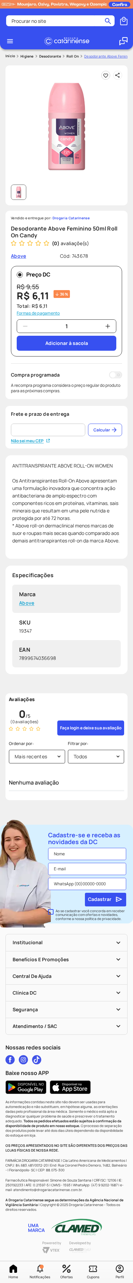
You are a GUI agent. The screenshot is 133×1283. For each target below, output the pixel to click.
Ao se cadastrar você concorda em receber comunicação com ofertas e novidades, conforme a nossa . (90, 915)
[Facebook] (10, 1059)
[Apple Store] (70, 1087)
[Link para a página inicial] (10, 56)
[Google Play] (25, 1087)
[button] (40, 1272)
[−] (25, 326)
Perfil (120, 1276)
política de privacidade (103, 918)
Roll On (72, 56)
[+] (108, 326)
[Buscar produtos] (108, 20)
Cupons (93, 1276)
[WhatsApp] (123, 41)
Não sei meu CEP (27, 441)
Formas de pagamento (38, 313)
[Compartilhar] (117, 75)
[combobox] (60, 21)
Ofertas (66, 1276)
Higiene (26, 56)
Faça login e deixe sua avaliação (90, 728)
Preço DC (38, 274)
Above (26, 603)
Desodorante (50, 56)
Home (13, 1276)
